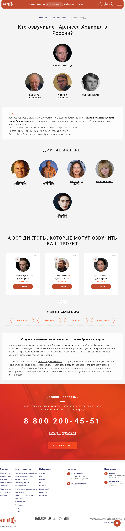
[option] (23, 274)
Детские (76, 320)
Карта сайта (43, 495)
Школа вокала (20, 502)
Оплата (42, 479)
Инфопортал (69, 4)
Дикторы (40, 4)
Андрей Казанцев (25, 121)
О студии (42, 473)
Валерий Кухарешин (96, 117)
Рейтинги (18, 508)
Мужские (22, 320)
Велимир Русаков (23, 276)
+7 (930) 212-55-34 (77, 476)
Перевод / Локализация (24, 495)
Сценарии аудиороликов (24, 476)
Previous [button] (60, 301)
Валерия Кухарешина (62, 345)
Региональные (5, 489)
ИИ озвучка (19, 505)
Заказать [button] (22, 286)
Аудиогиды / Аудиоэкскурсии (26, 489)
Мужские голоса (6, 476)
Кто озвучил (4, 495)
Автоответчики (21, 479)
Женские (49, 320)
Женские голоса (6, 479)
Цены (41, 476)
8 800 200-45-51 (62, 421)
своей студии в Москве (50, 361)
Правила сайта (45, 489)
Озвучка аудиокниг (22, 483)
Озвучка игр (19, 492)
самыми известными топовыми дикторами (56, 348)
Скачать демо (23, 281)
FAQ (40, 483)
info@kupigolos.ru (62, 433)
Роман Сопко (62, 276)
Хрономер (18, 499)
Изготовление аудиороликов (26, 473)
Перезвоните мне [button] (62, 445)
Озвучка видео (20, 486)
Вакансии (42, 486)
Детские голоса (6, 483)
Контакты (43, 492)
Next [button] (65, 301)
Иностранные (5, 492)
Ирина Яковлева (101, 276)
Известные (103, 320)
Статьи (80, 4)
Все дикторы (5, 473)
